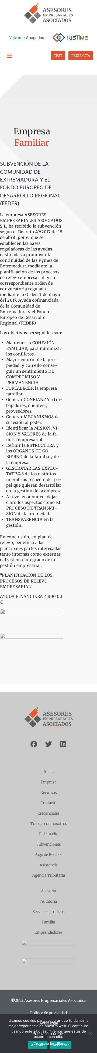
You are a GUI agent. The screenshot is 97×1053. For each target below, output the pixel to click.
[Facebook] (33, 744)
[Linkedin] (63, 744)
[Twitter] (48, 744)
